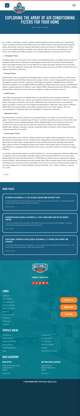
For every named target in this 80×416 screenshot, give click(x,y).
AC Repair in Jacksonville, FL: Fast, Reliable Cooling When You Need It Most (32, 197)
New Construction (8, 308)
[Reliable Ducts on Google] (40, 282)
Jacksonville (6, 335)
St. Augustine (46, 341)
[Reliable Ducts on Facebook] (33, 282)
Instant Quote (68, 307)
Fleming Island (46, 338)
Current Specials (8, 314)
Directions (6, 373)
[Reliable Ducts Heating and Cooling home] (19, 7)
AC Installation (7, 298)
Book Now (68, 314)
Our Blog (5, 324)
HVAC (6, 175)
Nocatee (44, 347)
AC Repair (6, 295)
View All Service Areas (49, 351)
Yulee (4, 351)
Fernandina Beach (47, 344)
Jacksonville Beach (9, 341)
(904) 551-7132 (69, 300)
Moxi (45, 382)
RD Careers (6, 321)
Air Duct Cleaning (8, 305)
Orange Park (45, 335)
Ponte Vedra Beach (9, 347)
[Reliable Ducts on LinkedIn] (43, 282)
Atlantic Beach (7, 344)
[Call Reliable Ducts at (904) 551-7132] (7, 5)
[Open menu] (74, 5)
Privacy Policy (52, 382)
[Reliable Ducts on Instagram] (46, 282)
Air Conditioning (8, 302)
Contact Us (6, 318)
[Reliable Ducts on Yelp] (36, 282)
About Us (5, 311)
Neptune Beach (7, 338)
